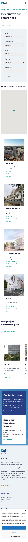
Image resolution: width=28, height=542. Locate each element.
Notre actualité (5, 502)
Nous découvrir (6, 485)
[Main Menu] (25, 3)
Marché (7, 50)
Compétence (9, 41)
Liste (3, 25)
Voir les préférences (14, 536)
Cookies (13, 539)
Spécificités (8, 67)
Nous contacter (8, 410)
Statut (7, 33)
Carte (8, 25)
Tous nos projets (10, 331)
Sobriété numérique (7, 497)
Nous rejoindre (7, 439)
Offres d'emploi (5, 499)
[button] (25, 510)
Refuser (14, 532)
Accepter (14, 528)
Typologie (8, 59)
